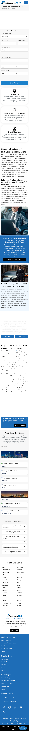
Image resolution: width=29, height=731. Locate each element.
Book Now (8, 336)
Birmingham (20, 580)
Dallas (4, 488)
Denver (4, 480)
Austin (4, 459)
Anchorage (5, 582)
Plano (18, 585)
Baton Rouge (20, 575)
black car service (13, 350)
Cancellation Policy (7, 718)
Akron (4, 567)
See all (3, 651)
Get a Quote (21, 336)
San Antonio (20, 592)
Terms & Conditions (20, 718)
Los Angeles (5, 659)
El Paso (19, 605)
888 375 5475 (5, 726)
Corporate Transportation (8, 643)
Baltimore (19, 569)
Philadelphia (6, 506)
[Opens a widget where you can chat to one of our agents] (23, 728)
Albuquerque (6, 569)
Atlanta (4, 587)
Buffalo (19, 600)
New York (5, 499)
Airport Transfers (6, 640)
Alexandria (5, 572)
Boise (18, 582)
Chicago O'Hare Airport (8, 680)
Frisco (4, 595)
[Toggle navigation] (26, 2)
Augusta (4, 590)
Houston (4, 466)
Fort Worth (6, 605)
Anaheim (5, 580)
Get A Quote (20, 425)
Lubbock (19, 587)
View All (26, 449)
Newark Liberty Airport (7, 678)
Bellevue (19, 577)
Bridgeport (19, 595)
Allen (3, 575)
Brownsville (20, 598)
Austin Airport (5, 686)
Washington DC (7, 513)
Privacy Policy (14, 721)
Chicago (4, 473)
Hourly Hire (4, 646)
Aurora (4, 598)
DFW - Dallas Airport (7, 683)
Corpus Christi (7, 603)
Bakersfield (20, 567)
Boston (19, 590)
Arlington (5, 585)
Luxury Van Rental (6, 648)
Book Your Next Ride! (14, 259)
